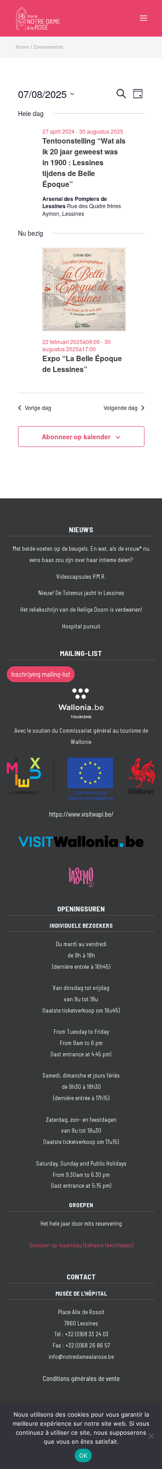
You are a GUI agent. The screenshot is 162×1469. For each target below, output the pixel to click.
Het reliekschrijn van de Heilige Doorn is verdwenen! (81, 609)
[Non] (150, 1436)
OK (83, 1455)
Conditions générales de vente (81, 1378)
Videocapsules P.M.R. (81, 576)
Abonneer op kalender (76, 436)
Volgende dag (121, 407)
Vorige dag (38, 407)
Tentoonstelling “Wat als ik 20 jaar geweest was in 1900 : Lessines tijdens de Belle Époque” (84, 162)
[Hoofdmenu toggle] (143, 18)
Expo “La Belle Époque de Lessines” (82, 363)
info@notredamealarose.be (81, 1356)
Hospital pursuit (81, 626)
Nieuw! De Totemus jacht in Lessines (81, 592)
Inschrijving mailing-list (40, 674)
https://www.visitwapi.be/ (81, 814)
